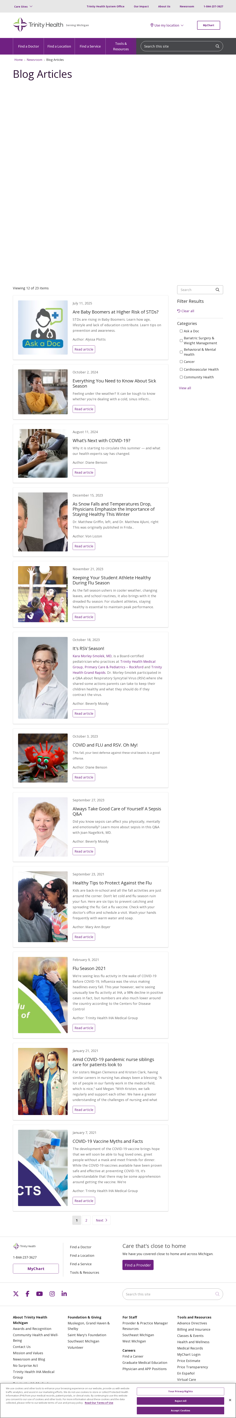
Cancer (189, 361)
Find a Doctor (28, 46)
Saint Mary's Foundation (87, 1335)
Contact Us (22, 1346)
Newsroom (187, 6)
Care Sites (21, 6)
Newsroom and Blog (29, 1359)
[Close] (230, 1400)
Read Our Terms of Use (99, 1402)
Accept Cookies (180, 1410)
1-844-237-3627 (213, 6)
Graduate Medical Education (144, 1362)
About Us (164, 6)
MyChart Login (188, 1354)
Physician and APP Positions (144, 1369)
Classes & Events (190, 1335)
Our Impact (141, 6)
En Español (186, 1373)
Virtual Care (186, 1379)
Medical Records (190, 1348)
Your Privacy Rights (180, 1391)
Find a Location (59, 46)
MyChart (208, 25)
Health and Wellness (193, 1342)
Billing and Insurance (193, 1329)
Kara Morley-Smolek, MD (92, 656)
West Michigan (134, 1341)
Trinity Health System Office (105, 6)
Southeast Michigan (83, 1341)
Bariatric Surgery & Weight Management (200, 340)
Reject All (180, 1401)
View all (185, 388)
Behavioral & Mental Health (200, 352)
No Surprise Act (25, 1365)
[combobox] (182, 46)
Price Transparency (192, 1367)
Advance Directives (192, 1323)
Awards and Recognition (32, 1328)
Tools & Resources (121, 46)
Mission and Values (28, 1353)
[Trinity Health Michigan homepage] (38, 25)
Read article (83, 349)
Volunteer (75, 1347)
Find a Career (132, 1356)
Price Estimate (188, 1360)
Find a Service (90, 46)
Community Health (199, 377)
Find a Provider (138, 1265)
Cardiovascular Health (201, 369)
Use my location (166, 25)
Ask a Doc (191, 331)
